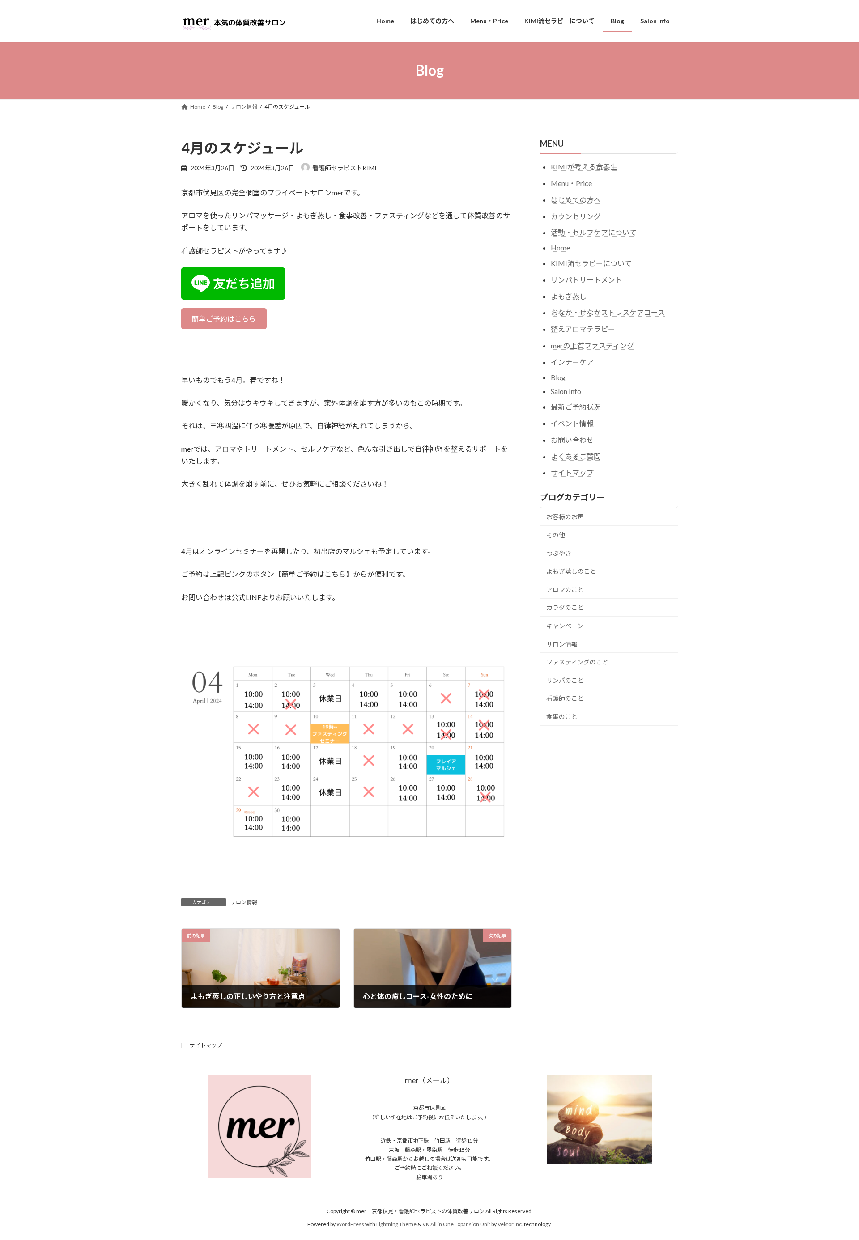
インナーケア (572, 361)
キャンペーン (564, 626)
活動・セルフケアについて (594, 232)
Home (560, 247)
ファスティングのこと (577, 662)
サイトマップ (572, 472)
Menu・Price (571, 183)
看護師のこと (565, 698)
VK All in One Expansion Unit (456, 1224)
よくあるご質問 (576, 456)
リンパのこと (565, 680)
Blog (558, 376)
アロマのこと (565, 589)
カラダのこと (565, 607)
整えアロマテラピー (583, 329)
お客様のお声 (565, 517)
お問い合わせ (572, 439)
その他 (555, 535)
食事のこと (562, 716)
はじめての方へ (576, 199)
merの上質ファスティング (592, 345)
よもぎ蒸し (569, 296)
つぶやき (558, 553)
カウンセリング (576, 216)
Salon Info (566, 391)
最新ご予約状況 (576, 406)
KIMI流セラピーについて (591, 263)
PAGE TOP (831, 1194)
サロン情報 (243, 902)
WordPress (350, 1224)
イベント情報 (572, 423)
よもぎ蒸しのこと (571, 571)
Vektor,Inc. (510, 1224)
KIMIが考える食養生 (584, 166)
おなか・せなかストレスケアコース (608, 312)
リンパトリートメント (586, 279)
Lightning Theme (396, 1224)
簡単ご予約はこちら (223, 318)
